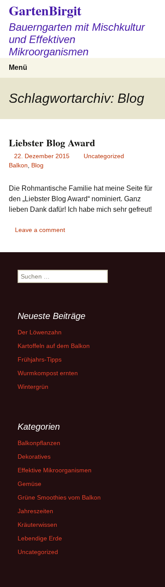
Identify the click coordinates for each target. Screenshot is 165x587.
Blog (37, 165)
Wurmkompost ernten (48, 373)
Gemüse (29, 483)
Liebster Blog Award (52, 142)
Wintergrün (33, 386)
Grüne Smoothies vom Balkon (59, 497)
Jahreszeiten (35, 511)
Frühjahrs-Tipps (40, 359)
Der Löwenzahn (40, 332)
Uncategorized (104, 155)
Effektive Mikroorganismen (55, 470)
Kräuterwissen (37, 524)
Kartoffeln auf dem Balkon (54, 345)
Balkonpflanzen (39, 442)
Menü (18, 67)
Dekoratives (34, 456)
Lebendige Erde (40, 538)
